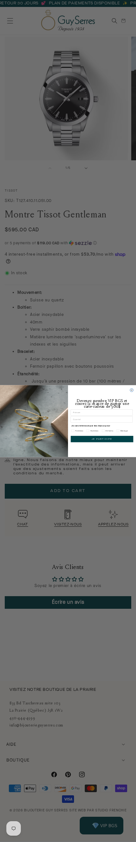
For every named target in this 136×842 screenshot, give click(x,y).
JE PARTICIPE (102, 439)
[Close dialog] (131, 390)
